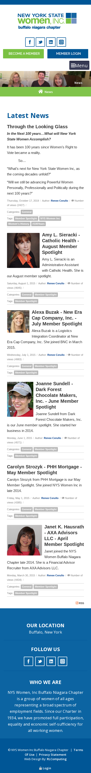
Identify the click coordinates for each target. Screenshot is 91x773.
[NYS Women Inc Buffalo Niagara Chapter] (46, 19)
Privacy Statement (52, 754)
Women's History (18, 223)
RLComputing (57, 759)
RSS (81, 603)
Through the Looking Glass (37, 126)
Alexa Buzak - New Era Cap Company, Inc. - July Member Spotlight (57, 318)
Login (47, 768)
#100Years (38, 223)
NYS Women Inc (50, 218)
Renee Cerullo (59, 200)
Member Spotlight (26, 218)
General (27, 211)
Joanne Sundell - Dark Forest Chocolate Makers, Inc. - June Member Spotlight (57, 395)
